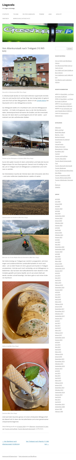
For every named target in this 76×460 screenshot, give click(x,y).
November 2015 (60, 361)
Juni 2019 (57, 275)
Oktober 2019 (59, 266)
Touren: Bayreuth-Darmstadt (26, 429)
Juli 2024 (57, 211)
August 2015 (58, 368)
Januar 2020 (58, 263)
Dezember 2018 (59, 287)
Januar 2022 (58, 232)
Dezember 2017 (59, 309)
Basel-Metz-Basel (60, 132)
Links (50, 14)
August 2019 (58, 271)
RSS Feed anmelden (29, 14)
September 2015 (60, 366)
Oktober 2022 (59, 223)
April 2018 (58, 299)
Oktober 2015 (59, 364)
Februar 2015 (59, 383)
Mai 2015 (57, 376)
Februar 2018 (59, 304)
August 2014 (58, 395)
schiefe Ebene (41, 100)
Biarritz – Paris (59, 135)
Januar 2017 (58, 335)
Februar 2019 (59, 285)
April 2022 (58, 230)
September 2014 (60, 392)
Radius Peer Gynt (60, 147)
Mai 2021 (57, 244)
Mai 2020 (57, 256)
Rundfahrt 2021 (59, 151)
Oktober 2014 (59, 390)
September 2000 (60, 407)
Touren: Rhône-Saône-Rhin (63, 178)
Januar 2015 (58, 385)
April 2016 (58, 349)
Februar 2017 (59, 333)
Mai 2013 (57, 399)
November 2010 (60, 404)
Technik (15, 14)
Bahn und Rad (59, 130)
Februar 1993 (59, 411)
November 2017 (60, 311)
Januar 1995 (58, 409)
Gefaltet (59, 14)
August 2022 (58, 225)
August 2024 (58, 209)
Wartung (57, 185)
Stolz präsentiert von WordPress (28, 456)
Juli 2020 (57, 254)
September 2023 (60, 216)
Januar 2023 (58, 221)
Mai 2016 (57, 347)
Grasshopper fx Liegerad (62, 139)
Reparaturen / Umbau (61, 149)
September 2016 (60, 337)
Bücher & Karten (60, 137)
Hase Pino (58, 142)
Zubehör (57, 187)
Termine (41, 14)
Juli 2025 (57, 206)
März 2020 (58, 261)
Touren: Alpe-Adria (60, 159)
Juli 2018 (57, 292)
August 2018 (58, 290)
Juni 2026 (57, 201)
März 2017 (58, 330)
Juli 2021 (57, 240)
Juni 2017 (57, 323)
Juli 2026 (57, 199)
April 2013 (58, 402)
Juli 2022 (57, 228)
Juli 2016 (57, 342)
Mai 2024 (57, 213)
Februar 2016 (59, 354)
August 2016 (58, 340)
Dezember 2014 (59, 388)
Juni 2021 (57, 242)
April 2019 (58, 280)
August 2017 (58, 318)
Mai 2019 (57, 278)
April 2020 (58, 259)
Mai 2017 (57, 326)
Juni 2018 (57, 295)
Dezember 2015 (59, 359)
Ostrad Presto (59, 144)
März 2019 (58, 283)
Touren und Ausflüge (11, 429)
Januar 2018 (58, 306)
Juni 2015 (57, 373)
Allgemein (32, 426)
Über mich (5, 18)
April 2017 (58, 328)
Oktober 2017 (59, 314)
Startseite (5, 14)
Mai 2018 (57, 297)
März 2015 (58, 380)
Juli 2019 (57, 273)
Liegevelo (8, 5)
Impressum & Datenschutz (21, 18)
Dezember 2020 (59, 247)
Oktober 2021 (59, 235)
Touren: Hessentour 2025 (62, 175)
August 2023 (58, 218)
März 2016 (58, 352)
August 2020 (58, 252)
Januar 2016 (58, 357)
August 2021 (58, 237)
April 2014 (58, 397)
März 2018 (58, 302)
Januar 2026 (58, 204)
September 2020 (60, 249)
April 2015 (58, 378)
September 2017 (60, 316)
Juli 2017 (57, 321)
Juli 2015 (57, 371)
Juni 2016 (57, 345)
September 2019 (60, 268)
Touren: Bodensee (60, 168)
